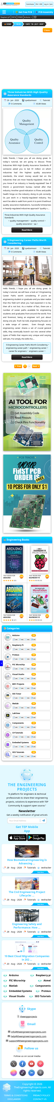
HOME (8, 24)
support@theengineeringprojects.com (28, 1040)
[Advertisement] (27, 59)
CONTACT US (39, 1099)
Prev (19, 366)
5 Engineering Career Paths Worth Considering (27, 242)
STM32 (20, 17)
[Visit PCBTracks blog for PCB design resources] (27, 532)
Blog (18, 24)
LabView (16, 713)
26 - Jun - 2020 (13, 100)
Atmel (47, 980)
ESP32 (14, 17)
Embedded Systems (20, 991)
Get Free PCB (25, 12)
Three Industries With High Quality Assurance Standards (28, 93)
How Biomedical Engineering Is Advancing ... (27, 861)
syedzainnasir (31, 100)
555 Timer (16, 694)
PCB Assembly (45, 12)
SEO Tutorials (18, 752)
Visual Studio (18, 674)
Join (51, 4)
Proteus (15, 655)
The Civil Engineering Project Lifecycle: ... (27, 893)
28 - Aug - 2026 (14, 867)
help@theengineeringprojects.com (28, 1036)
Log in (46, 4)
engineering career (38, 348)
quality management (19, 220)
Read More (27, 230)
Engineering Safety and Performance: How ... (27, 925)
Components (18, 723)
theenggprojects (28, 1016)
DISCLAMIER (14, 1099)
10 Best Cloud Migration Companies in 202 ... (26, 957)
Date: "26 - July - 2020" (35, 24)
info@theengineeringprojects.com (28, 1031)
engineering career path (16, 348)
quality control (37, 220)
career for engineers (18, 351)
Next (35, 366)
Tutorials (46, 100)
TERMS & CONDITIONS (16, 1095)
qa (35, 223)
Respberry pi (43, 975)
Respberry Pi (18, 645)
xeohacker (46, 867)
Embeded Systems (20, 742)
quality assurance (24, 223)
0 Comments (16, 103)
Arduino (27, 17)
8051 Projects (18, 684)
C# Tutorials (17, 732)
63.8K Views (41, 103)
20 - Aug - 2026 (14, 963)
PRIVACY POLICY (41, 1095)
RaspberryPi (5, 17)
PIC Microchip (18, 664)
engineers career (36, 351)
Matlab (15, 703)
